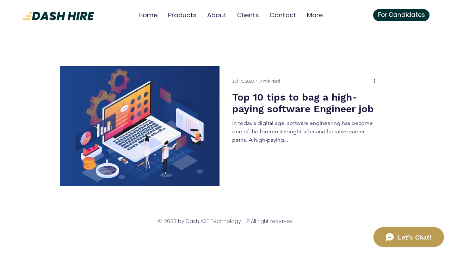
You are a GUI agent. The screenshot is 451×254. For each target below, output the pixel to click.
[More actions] (377, 81)
